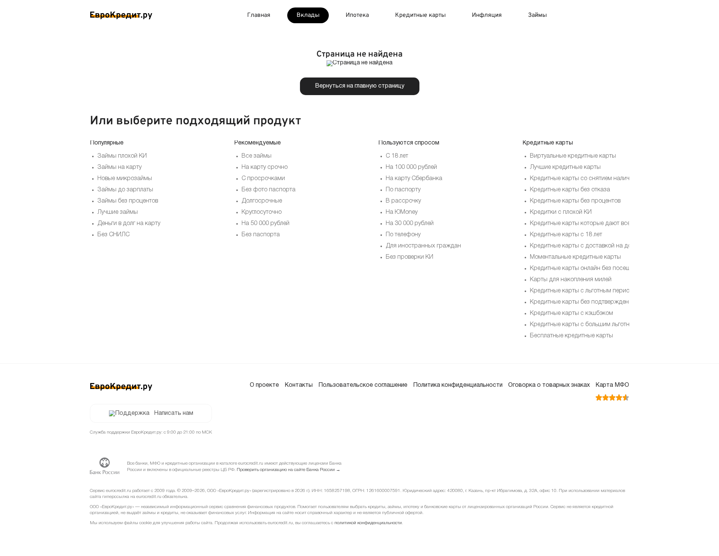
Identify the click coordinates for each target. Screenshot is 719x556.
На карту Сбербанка (414, 178)
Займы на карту (119, 167)
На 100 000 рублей (411, 167)
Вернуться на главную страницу (359, 86)
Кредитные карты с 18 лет (566, 234)
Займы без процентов (127, 201)
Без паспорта (261, 234)
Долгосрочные (262, 201)
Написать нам (173, 413)
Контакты (299, 385)
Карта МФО (612, 385)
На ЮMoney (402, 212)
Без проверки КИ (409, 257)
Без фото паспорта (268, 189)
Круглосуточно (262, 212)
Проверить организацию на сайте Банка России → (288, 470)
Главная (258, 15)
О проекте (264, 385)
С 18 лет (397, 156)
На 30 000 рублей (410, 223)
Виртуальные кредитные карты (573, 156)
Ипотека (357, 15)
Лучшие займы (117, 212)
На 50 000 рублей (265, 223)
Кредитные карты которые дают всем (582, 223)
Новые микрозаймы (124, 178)
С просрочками (263, 178)
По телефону (403, 234)
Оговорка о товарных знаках (549, 385)
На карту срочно (265, 167)
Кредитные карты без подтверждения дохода (594, 302)
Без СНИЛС (113, 234)
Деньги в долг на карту (128, 223)
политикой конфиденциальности (368, 523)
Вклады (308, 15)
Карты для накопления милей (571, 279)
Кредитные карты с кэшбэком (571, 313)
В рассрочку (403, 201)
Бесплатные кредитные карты (571, 335)
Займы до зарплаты (125, 189)
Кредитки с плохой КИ (561, 212)
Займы (537, 15)
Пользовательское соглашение (362, 385)
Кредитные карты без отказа (570, 189)
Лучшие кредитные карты (565, 167)
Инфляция (487, 15)
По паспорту (403, 189)
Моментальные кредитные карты (575, 257)
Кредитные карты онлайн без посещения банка (596, 268)
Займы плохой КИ (122, 156)
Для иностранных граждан (423, 246)
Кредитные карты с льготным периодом (585, 291)
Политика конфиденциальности (458, 385)
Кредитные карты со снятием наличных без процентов (606, 178)
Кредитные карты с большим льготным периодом (598, 324)
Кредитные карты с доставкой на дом (582, 246)
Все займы (256, 156)
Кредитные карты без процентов (575, 201)
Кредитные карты (420, 15)
